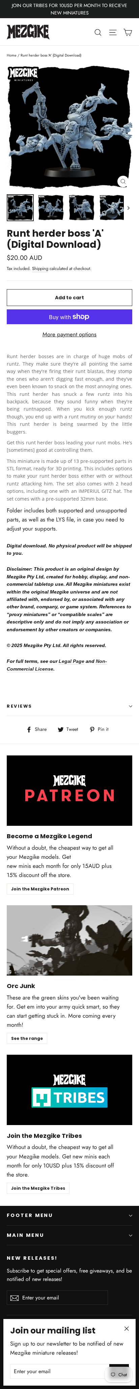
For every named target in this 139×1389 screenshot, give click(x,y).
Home (12, 55)
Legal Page (71, 661)
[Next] (128, 207)
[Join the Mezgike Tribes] (69, 1090)
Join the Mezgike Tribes (38, 1188)
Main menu (25, 1235)
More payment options (69, 334)
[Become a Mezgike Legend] (69, 790)
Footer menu (30, 1215)
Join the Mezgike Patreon (40, 889)
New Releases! (32, 1258)
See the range (27, 1038)
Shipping (40, 268)
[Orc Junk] (69, 940)
